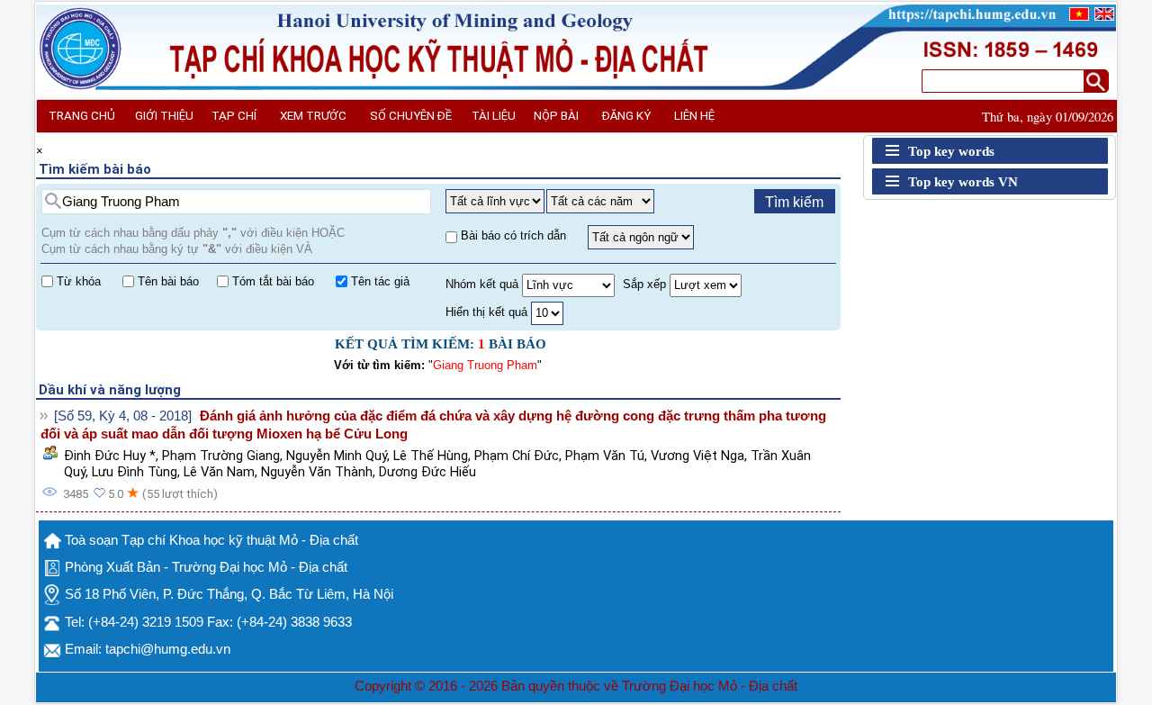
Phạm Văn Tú (604, 455)
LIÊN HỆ (694, 115)
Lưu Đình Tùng (134, 472)
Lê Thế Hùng (430, 455)
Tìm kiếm (794, 202)
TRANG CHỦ (82, 115)
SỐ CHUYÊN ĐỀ (411, 115)
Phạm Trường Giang (221, 455)
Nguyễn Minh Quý (336, 455)
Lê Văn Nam (219, 472)
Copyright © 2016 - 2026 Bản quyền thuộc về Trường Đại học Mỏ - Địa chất (576, 686)
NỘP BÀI (556, 115)
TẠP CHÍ (234, 115)
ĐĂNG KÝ (626, 115)
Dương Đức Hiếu (427, 472)
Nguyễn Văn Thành (317, 472)
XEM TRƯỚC (313, 115)
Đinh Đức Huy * (110, 455)
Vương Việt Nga (697, 455)
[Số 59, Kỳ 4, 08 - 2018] (123, 416)
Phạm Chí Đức (516, 455)
